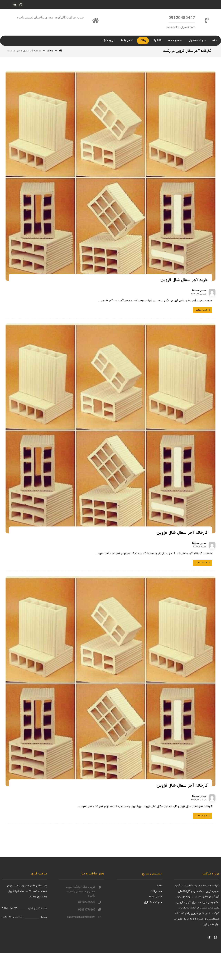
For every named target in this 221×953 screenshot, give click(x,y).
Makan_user (199, 291)
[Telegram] (208, 937)
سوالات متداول (153, 902)
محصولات (156, 891)
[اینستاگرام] (20, 4)
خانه (159, 886)
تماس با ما (155, 897)
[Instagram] (215, 937)
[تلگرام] (14, 4)
